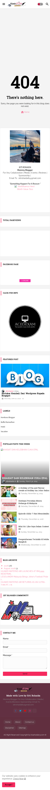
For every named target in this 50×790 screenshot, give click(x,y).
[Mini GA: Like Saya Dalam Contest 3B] (9, 530)
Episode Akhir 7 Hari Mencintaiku (33, 514)
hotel (3, 427)
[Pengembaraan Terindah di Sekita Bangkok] (9, 542)
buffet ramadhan (7, 422)
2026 (6, 566)
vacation (4, 432)
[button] (40, 4)
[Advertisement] (25, 37)
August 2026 (10, 568)
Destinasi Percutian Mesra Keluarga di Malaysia (30, 502)
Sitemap (22, 728)
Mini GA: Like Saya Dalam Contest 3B (33, 527)
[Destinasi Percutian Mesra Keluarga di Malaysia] (9, 504)
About (17, 722)
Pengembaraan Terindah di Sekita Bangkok (33, 540)
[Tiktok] (34, 711)
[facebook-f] (16, 711)
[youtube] (25, 711)
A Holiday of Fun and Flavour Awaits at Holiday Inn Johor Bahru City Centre (33, 490)
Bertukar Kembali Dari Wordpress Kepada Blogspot (23, 395)
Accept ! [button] (8, 785)
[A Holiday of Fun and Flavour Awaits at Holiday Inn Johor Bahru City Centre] (9, 491)
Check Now (18, 779)
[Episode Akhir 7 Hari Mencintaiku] (9, 517)
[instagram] (30, 711)
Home (25, 112)
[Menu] (4, 4)
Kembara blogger (8, 417)
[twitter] (20, 711)
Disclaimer (9, 728)
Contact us (29, 722)
